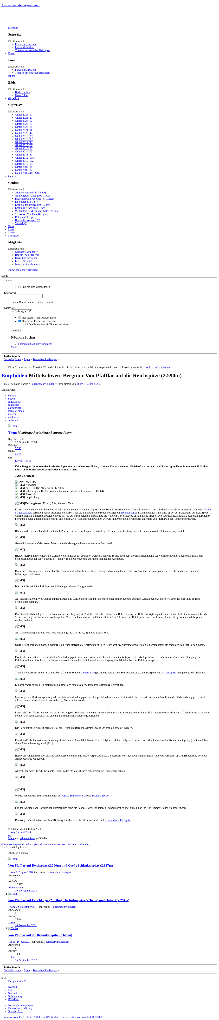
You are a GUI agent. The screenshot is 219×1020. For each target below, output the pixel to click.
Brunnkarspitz (128, 512)
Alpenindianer (27, 838)
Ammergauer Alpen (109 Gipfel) (32, 195)
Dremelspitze (87, 672)
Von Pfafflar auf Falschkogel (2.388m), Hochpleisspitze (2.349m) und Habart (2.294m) (68, 900)
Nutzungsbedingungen (20, 1005)
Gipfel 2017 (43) (24, 142)
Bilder (11, 75)
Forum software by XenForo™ (33, 1017)
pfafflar (12, 414)
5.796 (18, 448)
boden (11, 398)
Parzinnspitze (169, 672)
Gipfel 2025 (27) (24, 117)
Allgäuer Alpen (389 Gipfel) (30, 192)
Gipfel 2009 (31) (24, 166)
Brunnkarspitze (100, 795)
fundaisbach (14, 401)
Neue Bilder (21, 95)
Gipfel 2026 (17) (24, 114)
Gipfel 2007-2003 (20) (27, 173)
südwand (13, 420)
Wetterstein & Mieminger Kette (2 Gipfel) (37, 211)
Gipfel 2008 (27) (24, 169)
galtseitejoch (15, 407)
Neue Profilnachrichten (27, 264)
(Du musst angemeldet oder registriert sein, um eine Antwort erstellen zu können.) (45, 844)
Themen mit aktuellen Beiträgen (32, 50)
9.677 (18, 454)
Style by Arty (15, 1011)
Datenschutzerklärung (20, 1008)
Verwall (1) (21, 223)
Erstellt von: (10, 292)
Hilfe (11, 990)
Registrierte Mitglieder (27, 254)
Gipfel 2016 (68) (24, 145)
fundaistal (13, 404)
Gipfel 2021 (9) (23, 130)
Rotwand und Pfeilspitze (118, 820)
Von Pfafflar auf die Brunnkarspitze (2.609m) (40, 935)
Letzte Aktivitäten (24, 47)
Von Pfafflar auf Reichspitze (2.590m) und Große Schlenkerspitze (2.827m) (60, 865)
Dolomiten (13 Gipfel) (27, 201)
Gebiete (12, 176)
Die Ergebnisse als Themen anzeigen (48, 324)
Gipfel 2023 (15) (24, 123)
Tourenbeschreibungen (42, 383)
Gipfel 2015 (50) (24, 148)
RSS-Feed (13, 999)
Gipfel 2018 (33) (24, 139)
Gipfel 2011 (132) (24, 160)
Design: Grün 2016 (18, 981)
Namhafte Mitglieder (26, 251)
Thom (79, 383)
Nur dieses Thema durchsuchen (38, 317)
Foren (11, 53)
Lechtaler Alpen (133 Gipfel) (30, 207)
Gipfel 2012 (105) (25, 157)
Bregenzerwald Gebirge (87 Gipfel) (34, 198)
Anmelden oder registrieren (20, 5)
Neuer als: (9, 307)
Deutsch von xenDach (86, 1017)
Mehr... (15, 347)
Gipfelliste (13, 98)
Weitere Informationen (158, 367)
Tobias (11, 941)
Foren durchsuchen (25, 44)
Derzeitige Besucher (26, 257)
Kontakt (12, 986)
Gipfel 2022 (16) (24, 126)
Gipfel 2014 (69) (24, 151)
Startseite (13, 27)
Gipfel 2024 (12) (24, 120)
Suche (11, 232)
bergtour (12, 395)
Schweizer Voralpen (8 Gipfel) (31, 214)
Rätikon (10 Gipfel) (25, 217)
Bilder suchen (22, 92)
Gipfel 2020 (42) (24, 133)
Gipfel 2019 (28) (24, 136)
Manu (11, 838)
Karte (11, 226)
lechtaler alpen (16, 410)
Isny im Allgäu (23, 460)
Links (11, 229)
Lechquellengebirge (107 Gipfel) (32, 204)
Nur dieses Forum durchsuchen (38, 321)
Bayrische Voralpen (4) (27, 220)
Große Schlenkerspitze (74, 795)
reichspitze (14, 417)
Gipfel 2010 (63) (24, 163)
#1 (9, 835)
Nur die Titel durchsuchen (35, 286)
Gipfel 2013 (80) (24, 154)
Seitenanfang (15, 996)
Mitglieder (13, 235)
